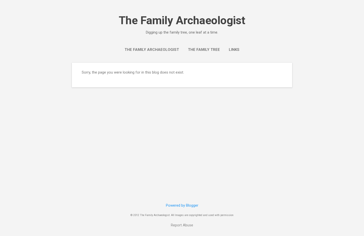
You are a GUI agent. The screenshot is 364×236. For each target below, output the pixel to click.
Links (234, 49)
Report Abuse (182, 225)
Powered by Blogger (182, 205)
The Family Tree (204, 49)
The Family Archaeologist (182, 20)
